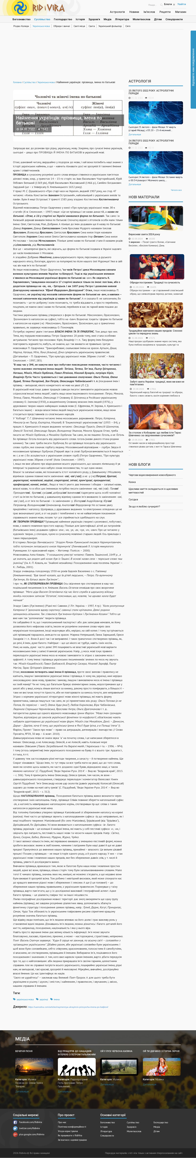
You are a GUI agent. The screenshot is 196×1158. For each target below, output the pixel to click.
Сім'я (127, 26)
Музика (32, 1079)
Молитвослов (141, 19)
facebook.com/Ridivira (30, 1122)
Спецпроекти (174, 19)
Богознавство (21, 19)
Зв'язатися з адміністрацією (72, 1139)
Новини (134, 11)
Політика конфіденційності (72, 1126)
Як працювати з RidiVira (70, 1135)
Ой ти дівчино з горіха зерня (161, 1051)
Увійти (181, 4)
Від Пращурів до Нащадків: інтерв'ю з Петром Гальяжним (77, 1053)
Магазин (180, 11)
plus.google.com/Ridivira (31, 1134)
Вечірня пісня (23, 1051)
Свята (92, 26)
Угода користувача (68, 1131)
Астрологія (117, 11)
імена (57, 999)
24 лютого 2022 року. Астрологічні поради (151, 142)
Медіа (107, 19)
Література (122, 19)
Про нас (62, 1122)
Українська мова (41, 26)
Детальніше (135, 134)
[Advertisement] (98, 53)
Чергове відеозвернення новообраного (152, 474)
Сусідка (133, 499)
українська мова (25, 999)
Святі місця (79, 26)
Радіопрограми (79, 1079)
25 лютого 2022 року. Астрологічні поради (151, 92)
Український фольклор (110, 26)
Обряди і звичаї (61, 26)
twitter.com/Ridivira (29, 1128)
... (152, 246)
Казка (132, 482)
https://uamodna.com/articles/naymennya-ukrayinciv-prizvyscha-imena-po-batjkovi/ (68, 1007)
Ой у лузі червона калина (116, 1051)
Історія (80, 19)
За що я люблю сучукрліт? (144, 506)
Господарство (63, 19)
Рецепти (165, 11)
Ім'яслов (149, 11)
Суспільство (42, 19)
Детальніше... (23, 1091)
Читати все (176, 190)
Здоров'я (94, 19)
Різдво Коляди (21, 26)
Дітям (158, 19)
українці (44, 999)
